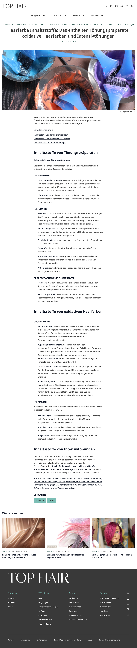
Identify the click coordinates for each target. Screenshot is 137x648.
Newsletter (104, 611)
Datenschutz (42, 640)
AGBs (90, 640)
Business (11, 602)
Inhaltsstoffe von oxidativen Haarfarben (52, 138)
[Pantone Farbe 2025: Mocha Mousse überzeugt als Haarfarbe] (23, 533)
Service (94, 15)
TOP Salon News (45, 619)
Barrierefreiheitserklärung (109, 640)
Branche (11, 598)
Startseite (8, 24)
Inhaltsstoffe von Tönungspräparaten (51, 134)
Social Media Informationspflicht (67, 640)
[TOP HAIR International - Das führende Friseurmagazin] (38, 578)
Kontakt (11, 640)
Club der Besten (44, 624)
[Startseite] (14, 6)
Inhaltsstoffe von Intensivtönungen (50, 142)
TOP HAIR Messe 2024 (78, 619)
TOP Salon (56, 15)
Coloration (40, 500)
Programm (73, 611)
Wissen (10, 607)
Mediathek (73, 598)
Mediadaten (105, 615)
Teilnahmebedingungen (48, 607)
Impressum (25, 640)
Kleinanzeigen (105, 607)
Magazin (35, 15)
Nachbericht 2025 (76, 615)
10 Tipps (41, 611)
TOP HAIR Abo (105, 602)
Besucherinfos (75, 607)
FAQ (40, 598)
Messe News (74, 602)
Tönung (51, 500)
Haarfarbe (21, 24)
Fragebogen (43, 602)
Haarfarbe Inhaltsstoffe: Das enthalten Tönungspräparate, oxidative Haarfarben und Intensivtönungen (81, 24)
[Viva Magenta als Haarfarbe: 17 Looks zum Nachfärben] (113, 533)
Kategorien (42, 615)
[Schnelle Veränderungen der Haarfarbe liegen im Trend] (68, 533)
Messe (76, 15)
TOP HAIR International (109, 598)
